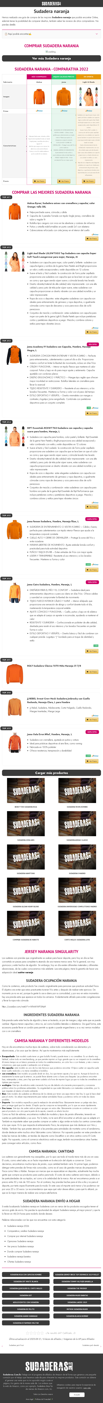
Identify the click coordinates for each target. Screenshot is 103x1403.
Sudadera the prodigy (77, 1288)
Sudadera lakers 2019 (77, 1302)
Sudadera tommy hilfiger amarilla (77, 1281)
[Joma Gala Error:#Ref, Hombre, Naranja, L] (15, 743)
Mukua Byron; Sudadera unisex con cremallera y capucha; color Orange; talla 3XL (61, 205)
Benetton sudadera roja (26, 807)
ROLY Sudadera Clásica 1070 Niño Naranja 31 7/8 (54, 665)
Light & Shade (89, 82)
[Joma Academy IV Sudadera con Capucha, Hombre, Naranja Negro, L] (15, 355)
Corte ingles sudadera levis (77, 940)
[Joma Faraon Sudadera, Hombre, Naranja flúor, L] (64, 96)
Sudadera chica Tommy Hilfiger (50, 1386)
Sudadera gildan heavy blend (26, 906)
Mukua (39, 82)
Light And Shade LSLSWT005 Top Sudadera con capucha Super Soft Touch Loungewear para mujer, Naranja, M (61, 255)
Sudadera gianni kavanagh (25, 1316)
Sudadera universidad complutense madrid (77, 906)
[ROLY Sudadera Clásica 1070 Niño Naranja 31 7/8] (15, 674)
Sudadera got (26, 1295)
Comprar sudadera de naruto (26, 940)
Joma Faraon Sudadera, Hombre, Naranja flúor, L (53, 521)
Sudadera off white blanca (26, 1281)
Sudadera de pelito (25, 1309)
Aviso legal (29, 1399)
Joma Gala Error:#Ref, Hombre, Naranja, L (49, 734)
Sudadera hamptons (26, 873)
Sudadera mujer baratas (77, 1295)
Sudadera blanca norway (77, 1316)
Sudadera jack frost (16, 1345)
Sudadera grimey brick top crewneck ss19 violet (77, 1275)
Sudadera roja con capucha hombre (26, 1275)
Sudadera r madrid (77, 873)
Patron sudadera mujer (77, 1309)
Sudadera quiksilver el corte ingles (26, 1288)
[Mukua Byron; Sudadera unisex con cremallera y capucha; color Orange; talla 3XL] (39, 96)
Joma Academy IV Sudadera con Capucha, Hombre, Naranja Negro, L (59, 348)
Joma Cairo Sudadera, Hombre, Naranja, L (49, 584)
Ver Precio (40, 181)
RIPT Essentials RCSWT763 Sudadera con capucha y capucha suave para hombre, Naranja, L (60, 429)
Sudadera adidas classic (77, 840)
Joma (64, 82)
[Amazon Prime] (39, 111)
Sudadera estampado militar (26, 1323)
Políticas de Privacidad (43, 1399)
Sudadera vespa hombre (77, 807)
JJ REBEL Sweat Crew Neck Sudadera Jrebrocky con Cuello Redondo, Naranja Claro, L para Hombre (58, 700)
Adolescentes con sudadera (26, 1302)
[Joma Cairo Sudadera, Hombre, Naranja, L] (15, 593)
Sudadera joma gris (25, 840)
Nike (92, 1125)
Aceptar (77, 1394)
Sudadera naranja (61, 17)
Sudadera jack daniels (90, 1345)
